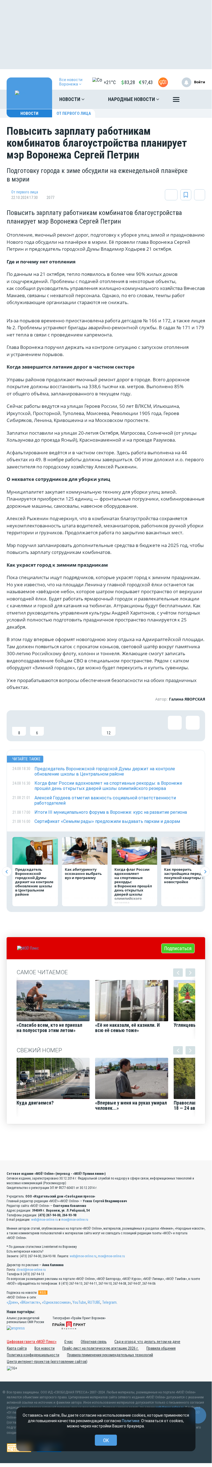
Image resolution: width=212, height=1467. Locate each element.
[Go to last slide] (7, 872)
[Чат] (198, 1415)
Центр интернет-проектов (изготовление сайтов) (47, 1361)
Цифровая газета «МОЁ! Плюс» (32, 1341)
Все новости (44, 1348)
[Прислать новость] (163, 82)
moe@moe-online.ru (74, 1220)
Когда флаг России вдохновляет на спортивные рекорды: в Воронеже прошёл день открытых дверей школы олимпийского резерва (133, 886)
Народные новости (132, 99)
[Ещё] (176, 100)
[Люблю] (55, 726)
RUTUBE (94, 1302)
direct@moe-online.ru (31, 1270)
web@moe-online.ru (44, 1220)
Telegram (109, 1302)
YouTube (79, 1302)
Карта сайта (17, 1348)
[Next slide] (205, 872)
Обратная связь (94, 1341)
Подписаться (178, 948)
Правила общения (161, 1348)
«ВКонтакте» (30, 1302)
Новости (70, 99)
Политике (130, 1421)
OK (106, 1440)
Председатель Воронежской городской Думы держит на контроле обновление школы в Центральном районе (34, 882)
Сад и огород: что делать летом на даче (147, 1341)
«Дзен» (12, 1302)
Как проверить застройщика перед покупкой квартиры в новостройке (184, 875)
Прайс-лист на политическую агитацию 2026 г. (100, 1348)
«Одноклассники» (56, 1302)
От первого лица (74, 113)
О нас (68, 1341)
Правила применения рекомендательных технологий (110, 1355)
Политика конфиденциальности (33, 1355)
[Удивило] (73, 726)
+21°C (110, 82)
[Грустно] (91, 726)
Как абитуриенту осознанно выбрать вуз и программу (83, 873)
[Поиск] (195, 99)
